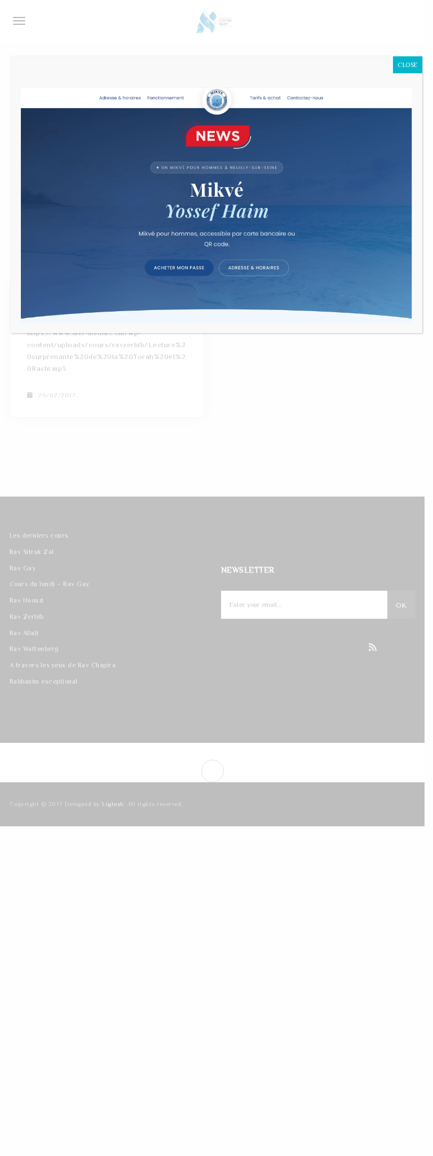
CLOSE (407, 65)
